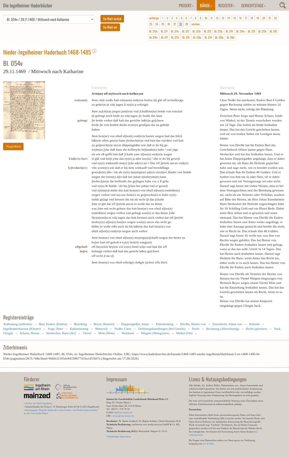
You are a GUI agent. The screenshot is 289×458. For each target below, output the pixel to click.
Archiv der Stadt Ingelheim (38, 403)
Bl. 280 (230, 37)
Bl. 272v (197, 31)
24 (156, 24)
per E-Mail (208, 443)
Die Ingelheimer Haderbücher (27, 5)
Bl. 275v (262, 31)
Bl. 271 (164, 31)
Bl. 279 (208, 37)
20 (263, 18)
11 (212, 18)
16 (240, 18)
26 (168, 24)
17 (246, 18)
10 (206, 18)
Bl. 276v (153, 37)
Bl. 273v (218, 31)
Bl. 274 (229, 31)
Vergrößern (13, 146)
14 (228, 18)
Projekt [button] (185, 5)
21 (269, 18)
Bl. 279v (219, 37)
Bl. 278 (186, 37)
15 (234, 18)
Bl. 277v (175, 37)
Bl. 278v (197, 37)
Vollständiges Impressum (118, 436)
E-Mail (162, 431)
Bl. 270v (153, 31)
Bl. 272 (185, 31)
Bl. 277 (164, 37)
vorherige (154, 18)
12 (217, 18)
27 (174, 24)
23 (150, 24)
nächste (195, 24)
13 (223, 18)
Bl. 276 (273, 31)
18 (251, 18)
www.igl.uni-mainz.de (123, 415)
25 (162, 24)
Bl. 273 (207, 31)
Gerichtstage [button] (252, 5)
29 (186, 24)
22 (275, 18)
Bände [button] (205, 5)
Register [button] (225, 5)
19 (257, 18)
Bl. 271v (175, 31)
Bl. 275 (251, 31)
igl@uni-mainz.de (123, 412)
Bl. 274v (240, 31)
